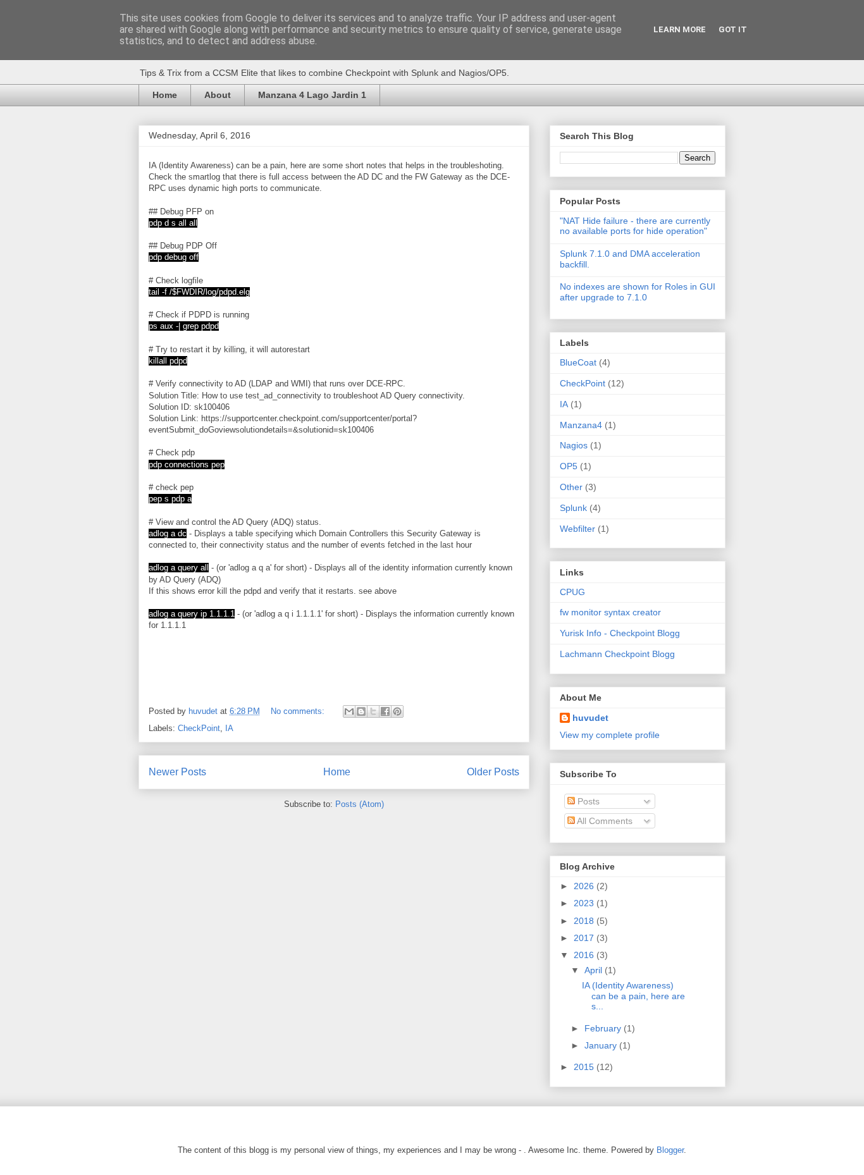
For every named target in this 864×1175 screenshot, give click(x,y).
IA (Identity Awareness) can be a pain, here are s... (633, 996)
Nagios (574, 445)
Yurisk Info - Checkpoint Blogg (620, 633)
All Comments (604, 821)
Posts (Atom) (359, 804)
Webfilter (577, 529)
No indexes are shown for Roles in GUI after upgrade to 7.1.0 (637, 291)
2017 (585, 938)
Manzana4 (581, 425)
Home (164, 95)
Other (571, 487)
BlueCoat (578, 362)
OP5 (568, 466)
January (601, 1045)
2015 (585, 1067)
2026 (585, 886)
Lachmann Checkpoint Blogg (617, 654)
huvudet (590, 718)
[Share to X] (373, 711)
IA (229, 728)
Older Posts (493, 771)
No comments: (299, 711)
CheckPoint (199, 728)
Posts (587, 801)
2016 (585, 955)
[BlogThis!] (361, 711)
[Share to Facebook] (385, 711)
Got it (733, 29)
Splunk (573, 508)
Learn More (679, 29)
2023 (585, 903)
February (604, 1028)
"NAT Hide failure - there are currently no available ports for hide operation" (635, 226)
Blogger (670, 1150)
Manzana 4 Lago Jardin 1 (312, 95)
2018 (585, 921)
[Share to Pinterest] (397, 711)
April (594, 970)
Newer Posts (177, 771)
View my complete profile (610, 735)
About (217, 95)
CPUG (572, 592)
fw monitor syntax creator (610, 612)
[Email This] (349, 711)
